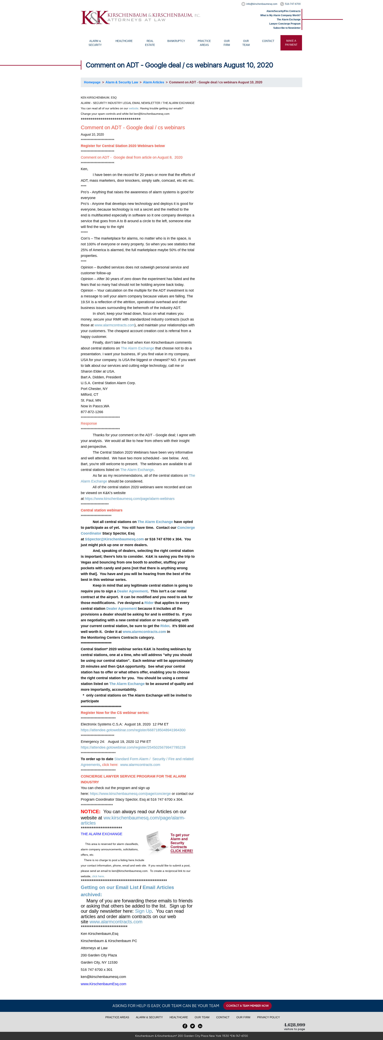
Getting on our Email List (109, 887)
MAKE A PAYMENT (291, 42)
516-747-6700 (293, 4)
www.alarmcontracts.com (114, 325)
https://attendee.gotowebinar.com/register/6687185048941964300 (133, 730)
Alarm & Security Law (122, 82)
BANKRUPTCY (176, 40)
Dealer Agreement (132, 591)
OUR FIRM (227, 42)
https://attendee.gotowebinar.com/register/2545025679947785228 (133, 747)
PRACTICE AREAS (204, 42)
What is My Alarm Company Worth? (280, 15)
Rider (149, 603)
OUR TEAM (246, 42)
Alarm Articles (153, 82)
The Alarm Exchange (289, 19)
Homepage (92, 82)
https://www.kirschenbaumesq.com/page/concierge (130, 794)
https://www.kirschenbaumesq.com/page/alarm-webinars (130, 499)
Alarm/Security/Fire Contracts (284, 11)
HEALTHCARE (124, 40)
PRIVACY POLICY (268, 1017)
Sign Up (143, 911)
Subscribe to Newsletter (287, 28)
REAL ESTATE (150, 42)
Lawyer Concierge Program (285, 23)
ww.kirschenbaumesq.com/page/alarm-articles (133, 820)
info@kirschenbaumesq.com (261, 4)
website (133, 108)
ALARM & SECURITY (95, 42)
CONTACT (268, 40)
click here (98, 876)
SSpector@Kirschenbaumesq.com (114, 539)
